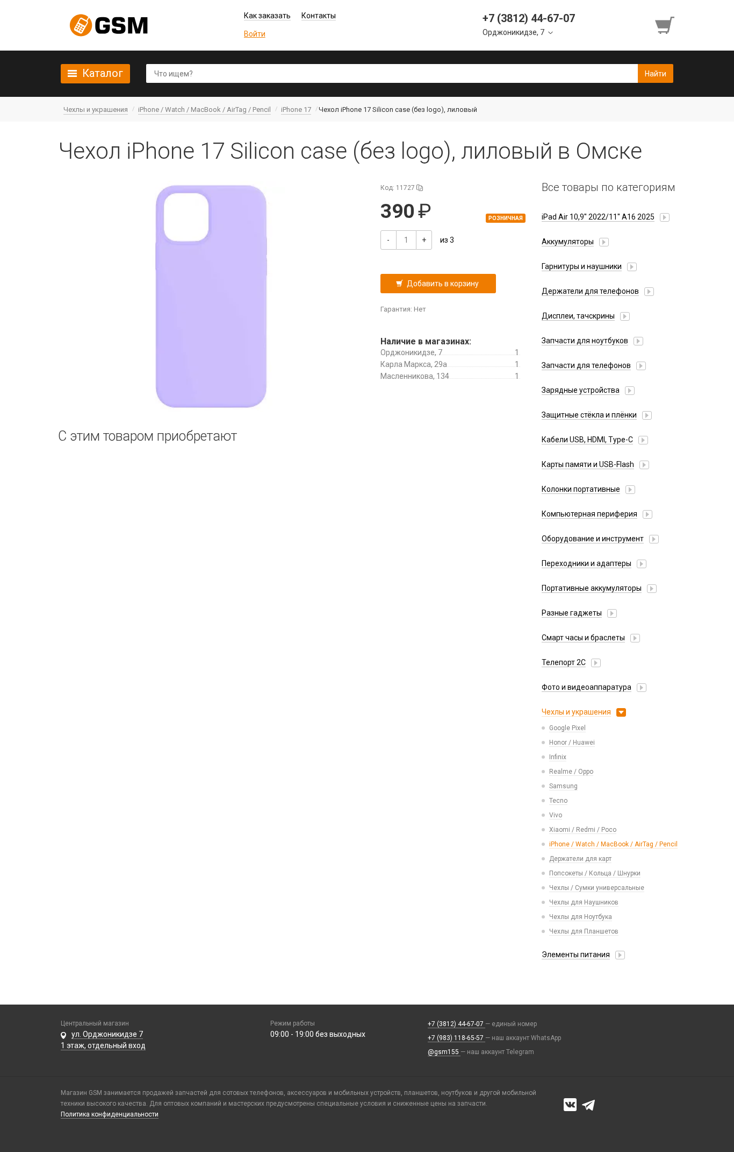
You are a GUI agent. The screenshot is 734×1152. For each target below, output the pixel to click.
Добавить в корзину (443, 283)
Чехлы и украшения (576, 712)
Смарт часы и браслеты (583, 637)
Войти (254, 34)
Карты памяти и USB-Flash (588, 464)
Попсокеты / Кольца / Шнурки (595, 873)
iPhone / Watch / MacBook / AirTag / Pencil (613, 844)
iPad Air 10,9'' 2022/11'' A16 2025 (598, 217)
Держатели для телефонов (590, 291)
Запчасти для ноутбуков (585, 340)
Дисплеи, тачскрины (578, 316)
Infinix (557, 757)
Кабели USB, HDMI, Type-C (587, 439)
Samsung (563, 786)
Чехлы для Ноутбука (580, 917)
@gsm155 (444, 1052)
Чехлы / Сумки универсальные (596, 888)
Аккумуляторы (568, 241)
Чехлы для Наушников (583, 902)
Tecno (558, 800)
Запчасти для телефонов (586, 365)
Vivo (555, 815)
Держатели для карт (580, 859)
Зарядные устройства (581, 390)
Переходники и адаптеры (586, 563)
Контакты (318, 15)
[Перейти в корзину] (666, 25)
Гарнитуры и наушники (582, 266)
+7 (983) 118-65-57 (456, 1038)
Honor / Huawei (572, 742)
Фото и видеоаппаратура (586, 687)
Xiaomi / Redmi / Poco (582, 829)
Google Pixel (567, 728)
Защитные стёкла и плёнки (589, 415)
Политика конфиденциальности (110, 1114)
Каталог (102, 73)
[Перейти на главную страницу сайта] (108, 25)
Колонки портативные (581, 489)
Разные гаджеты (572, 613)
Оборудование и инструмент (593, 538)
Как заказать (267, 15)
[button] (211, 296)
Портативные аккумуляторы (592, 588)
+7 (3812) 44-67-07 (456, 1024)
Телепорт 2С (564, 662)
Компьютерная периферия (589, 514)
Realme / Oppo (571, 771)
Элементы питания (576, 954)
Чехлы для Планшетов (583, 931)
